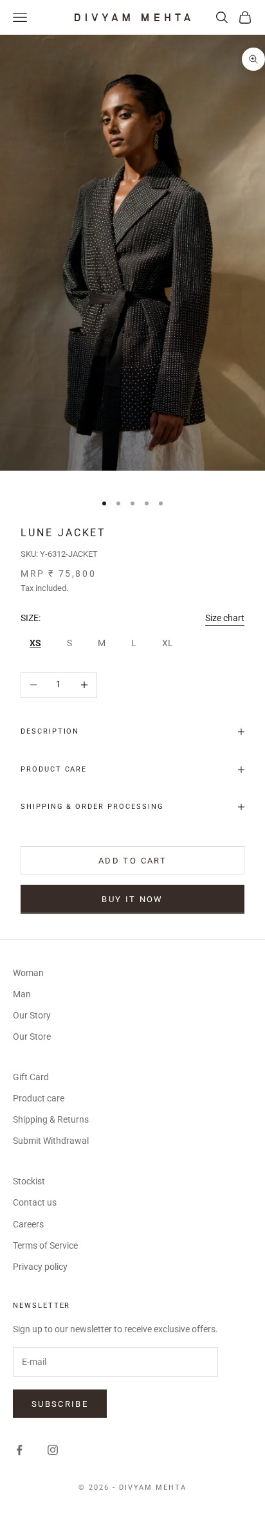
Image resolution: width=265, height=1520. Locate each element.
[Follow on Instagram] (52, 1449)
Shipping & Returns (51, 1119)
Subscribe (60, 1404)
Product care (38, 1098)
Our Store (32, 1036)
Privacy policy (40, 1267)
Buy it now (132, 899)
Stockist (29, 1181)
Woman (28, 973)
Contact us (35, 1202)
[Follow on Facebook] (19, 1449)
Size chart (224, 618)
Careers (28, 1224)
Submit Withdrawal (51, 1140)
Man (22, 994)
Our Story (32, 1015)
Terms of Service (45, 1245)
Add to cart (132, 860)
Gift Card (31, 1077)
